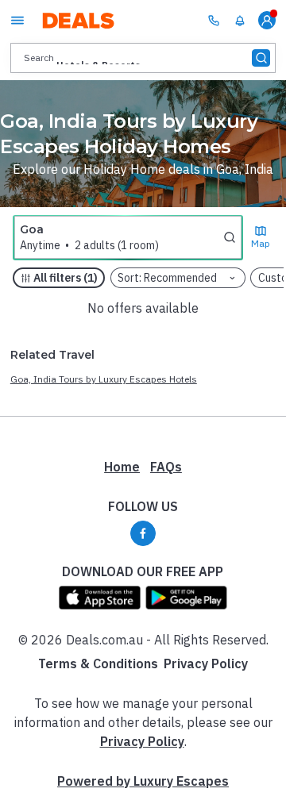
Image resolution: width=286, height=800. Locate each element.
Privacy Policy (206, 663)
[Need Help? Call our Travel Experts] (213, 20)
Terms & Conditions (98, 663)
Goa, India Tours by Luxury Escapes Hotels (103, 379)
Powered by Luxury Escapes (143, 781)
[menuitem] (240, 20)
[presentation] (143, 57)
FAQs (166, 467)
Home (122, 467)
